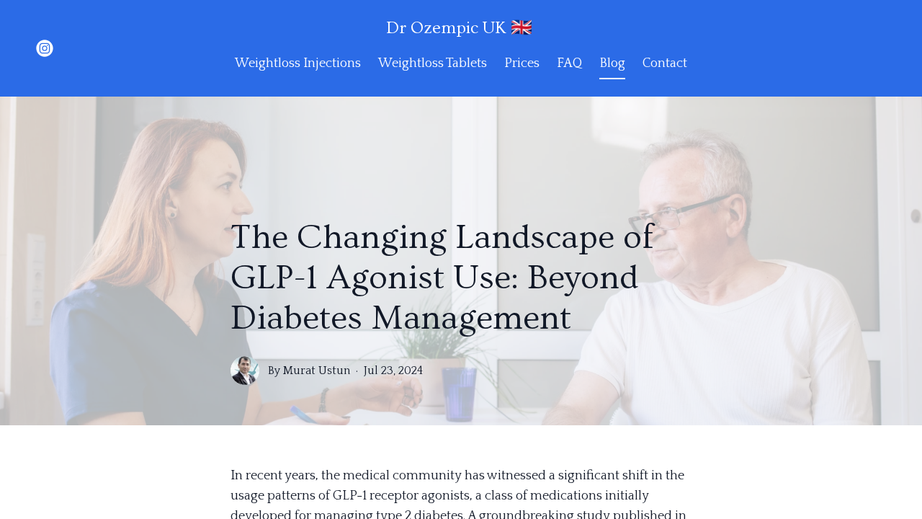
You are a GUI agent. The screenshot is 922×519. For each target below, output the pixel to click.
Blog (612, 63)
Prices (522, 63)
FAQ (569, 63)
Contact (665, 63)
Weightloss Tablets (432, 63)
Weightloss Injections (298, 63)
